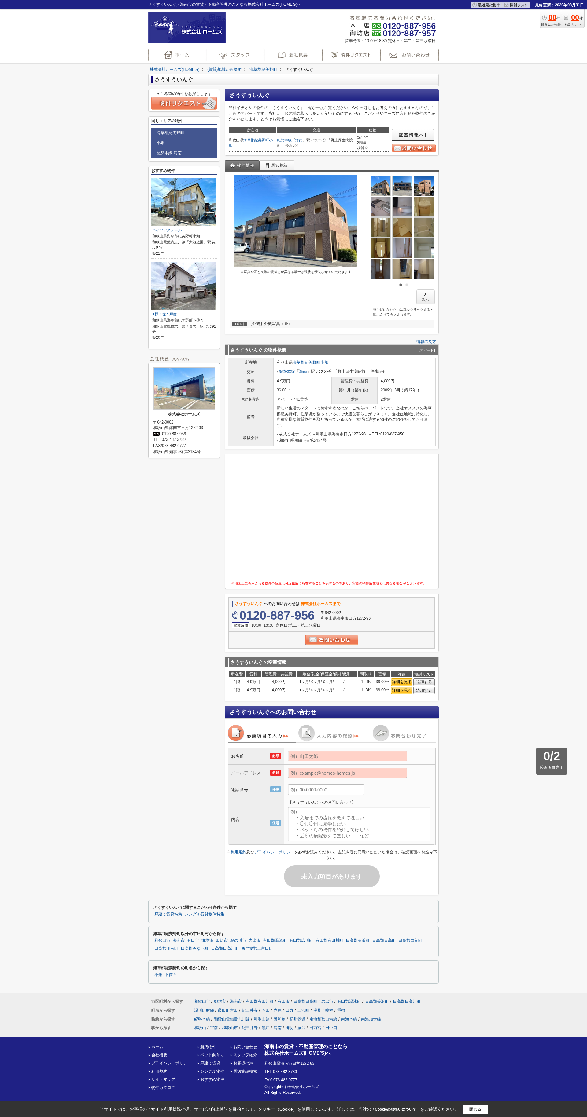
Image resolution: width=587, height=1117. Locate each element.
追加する (424, 681)
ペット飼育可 (212, 1055)
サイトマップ (163, 1079)
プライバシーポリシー (274, 852)
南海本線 (349, 1019)
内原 (278, 1010)
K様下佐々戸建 (164, 314)
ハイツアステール (167, 230)
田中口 (331, 1027)
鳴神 (329, 1010)
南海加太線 (371, 1019)
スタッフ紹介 (245, 1055)
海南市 (179, 940)
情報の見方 (426, 341)
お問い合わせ (245, 1047)
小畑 (324, 362)
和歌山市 (162, 940)
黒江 (266, 1027)
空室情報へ (412, 135)
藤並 (301, 1027)
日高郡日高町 (384, 940)
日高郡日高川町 (225, 948)
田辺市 (222, 940)
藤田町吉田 (228, 1010)
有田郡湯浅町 (275, 940)
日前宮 (315, 1027)
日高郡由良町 (410, 940)
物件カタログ (163, 1087)
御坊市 (207, 940)
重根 (341, 1010)
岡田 (266, 1010)
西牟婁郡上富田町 (257, 948)
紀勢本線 (284, 140)
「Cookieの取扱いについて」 (395, 1109)
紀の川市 (238, 940)
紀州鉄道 (297, 1019)
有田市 (193, 940)
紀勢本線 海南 (169, 153)
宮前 (214, 1027)
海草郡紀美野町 (256, 140)
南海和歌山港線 (323, 1019)
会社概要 (159, 1055)
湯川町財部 (204, 1010)
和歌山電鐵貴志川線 (232, 1019)
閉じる (475, 1109)
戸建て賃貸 (210, 1063)
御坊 (290, 1027)
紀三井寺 (250, 1010)
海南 (299, 140)
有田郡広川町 (301, 940)
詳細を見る (402, 681)
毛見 (317, 1010)
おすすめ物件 (212, 1079)
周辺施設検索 (245, 1071)
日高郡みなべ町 (195, 948)
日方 (290, 1010)
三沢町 (303, 1010)
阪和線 (280, 1019)
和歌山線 (262, 1019)
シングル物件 (212, 1071)
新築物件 (208, 1047)
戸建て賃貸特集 (168, 914)
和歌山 (200, 1027)
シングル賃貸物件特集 (204, 914)
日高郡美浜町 (358, 940)
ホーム (157, 1047)
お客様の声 (243, 1063)
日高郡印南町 (166, 948)
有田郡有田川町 (329, 940)
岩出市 (254, 940)
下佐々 (171, 975)
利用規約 (238, 852)
